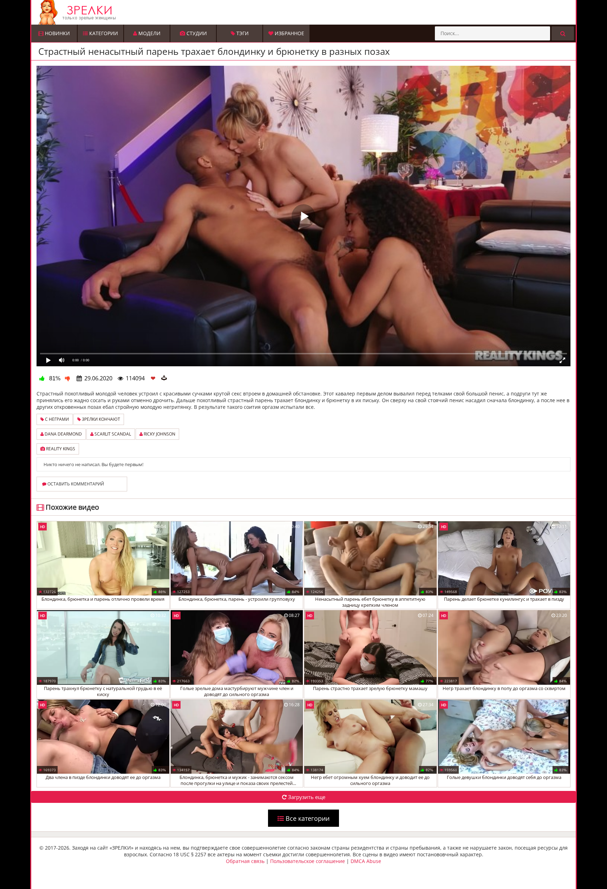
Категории (103, 33)
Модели (149, 33)
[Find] (562, 33)
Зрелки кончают (100, 419)
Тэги (242, 33)
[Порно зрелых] (305, 12)
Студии (196, 33)
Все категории (306, 818)
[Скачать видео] (164, 378)
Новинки (57, 33)
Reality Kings (60, 449)
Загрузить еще (306, 796)
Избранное (288, 33)
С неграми (56, 419)
